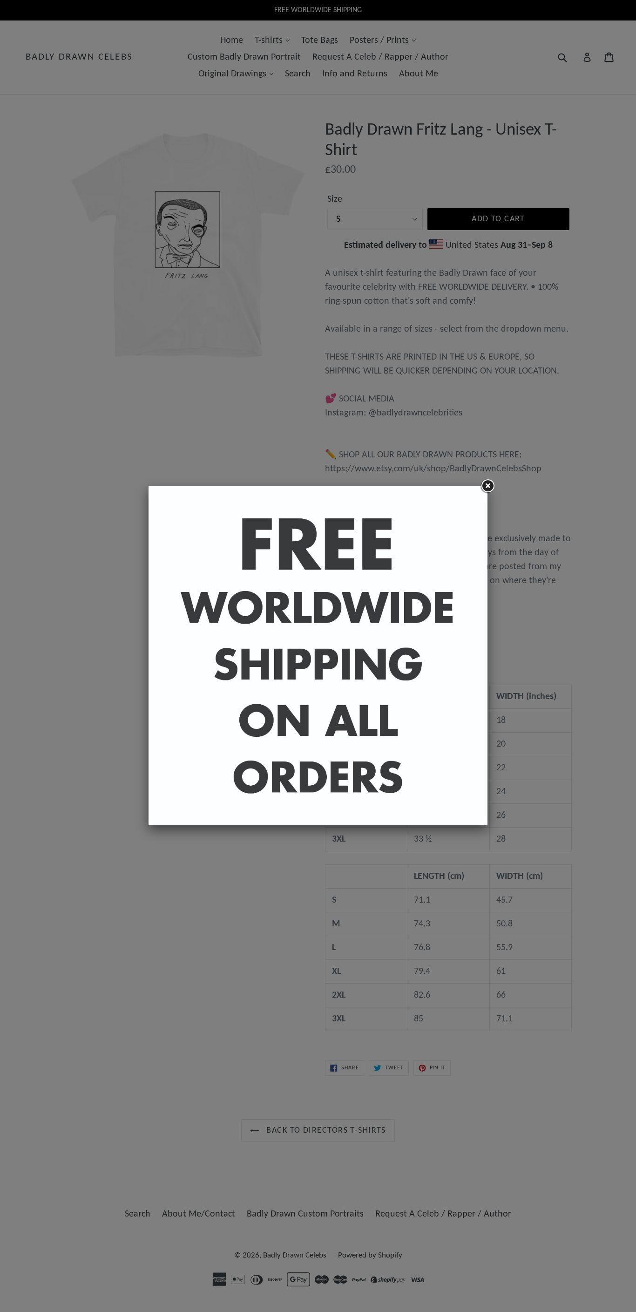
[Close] (487, 486)
